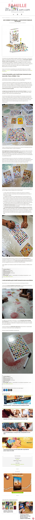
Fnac (4, 276)
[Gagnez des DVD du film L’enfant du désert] (17, 482)
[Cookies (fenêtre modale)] (33, 518)
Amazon (11, 276)
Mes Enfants (7, 17)
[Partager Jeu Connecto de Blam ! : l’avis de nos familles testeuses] (4, 390)
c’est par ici (8, 70)
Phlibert (7, 276)
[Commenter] (9, 390)
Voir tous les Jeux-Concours (17, 492)
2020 (6, 71)
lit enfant (17, 459)
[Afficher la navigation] (13, 14)
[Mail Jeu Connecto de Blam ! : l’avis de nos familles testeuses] (11, 390)
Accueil (3, 17)
